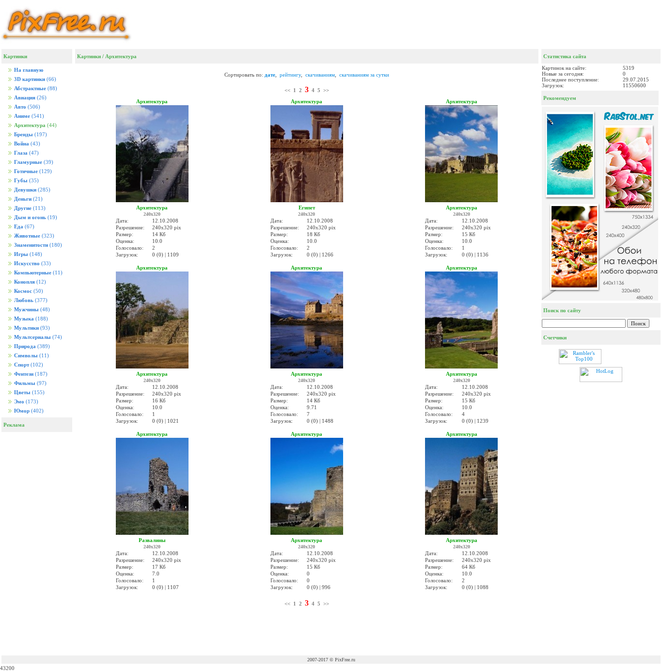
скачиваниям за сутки (364, 75)
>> (326, 90)
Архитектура (121, 56)
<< (287, 90)
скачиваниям (320, 75)
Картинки (89, 56)
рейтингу (290, 75)
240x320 (151, 214)
